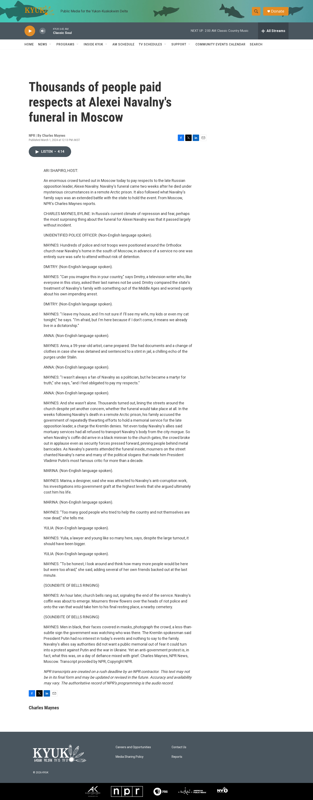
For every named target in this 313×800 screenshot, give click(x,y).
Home (29, 44)
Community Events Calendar (220, 44)
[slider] (49, 31)
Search (256, 44)
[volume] (42, 31)
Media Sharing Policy (130, 756)
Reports (177, 756)
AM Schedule (123, 44)
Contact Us (179, 747)
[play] (29, 31)
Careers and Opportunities (133, 747)
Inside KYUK (93, 44)
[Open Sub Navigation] (50, 44)
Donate (277, 11)
